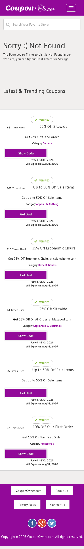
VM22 (26, 153)
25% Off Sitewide (53, 308)
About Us (62, 491)
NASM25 (26, 336)
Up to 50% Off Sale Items (54, 187)
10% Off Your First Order (53, 426)
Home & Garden (47, 265)
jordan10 (26, 454)
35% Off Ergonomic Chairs (53, 248)
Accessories (47, 443)
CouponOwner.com (28, 491)
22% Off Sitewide (53, 126)
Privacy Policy (27, 505)
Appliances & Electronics (47, 325)
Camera (47, 143)
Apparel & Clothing (47, 204)
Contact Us (57, 505)
